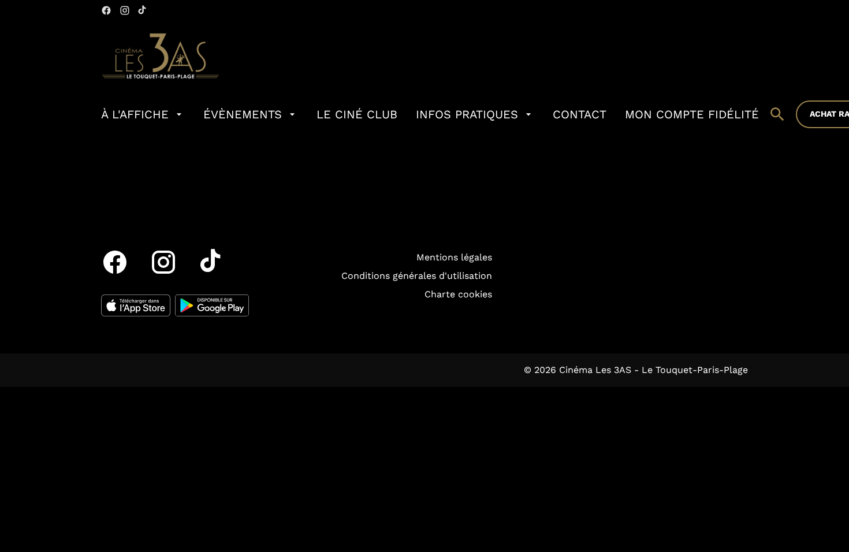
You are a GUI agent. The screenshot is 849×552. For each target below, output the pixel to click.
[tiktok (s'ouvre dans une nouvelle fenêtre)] (142, 10)
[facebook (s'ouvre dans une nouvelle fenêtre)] (106, 10)
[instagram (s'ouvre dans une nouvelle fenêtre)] (125, 10)
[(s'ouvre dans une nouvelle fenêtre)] (135, 305)
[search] (777, 114)
